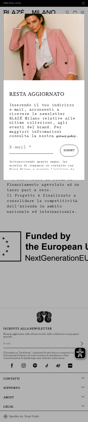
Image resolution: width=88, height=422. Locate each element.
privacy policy (66, 136)
